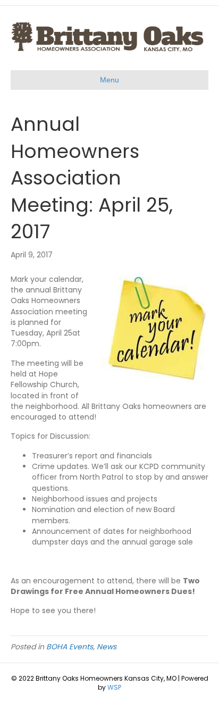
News (106, 646)
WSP (114, 687)
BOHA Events (69, 646)
